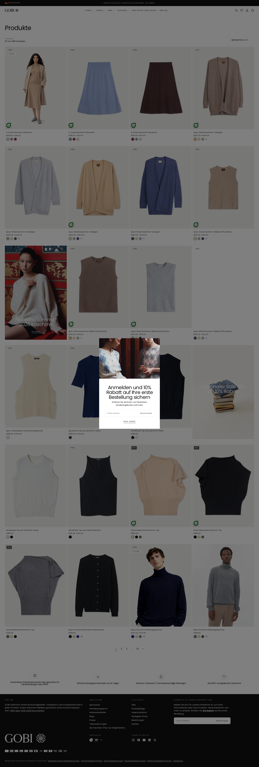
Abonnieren (146, 413)
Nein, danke (130, 421)
